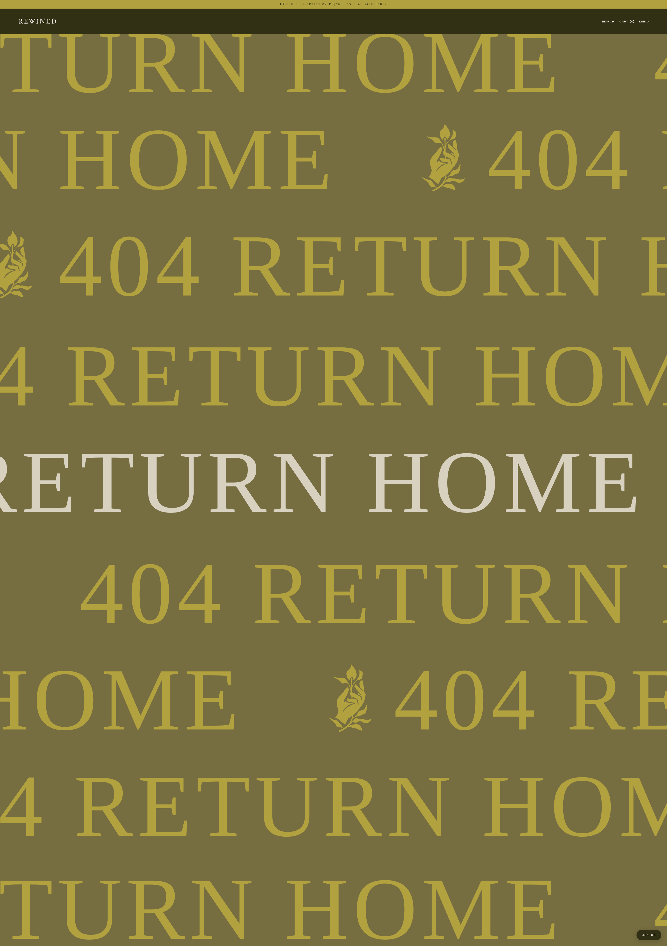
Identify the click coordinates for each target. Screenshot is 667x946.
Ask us (649, 935)
